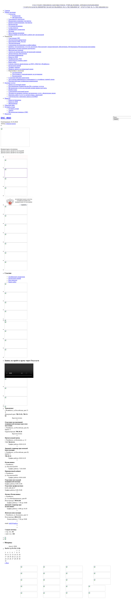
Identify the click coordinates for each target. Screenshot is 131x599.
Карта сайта (12, 282)
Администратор (10, 123)
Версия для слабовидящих (18, 157)
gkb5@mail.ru (13, 523)
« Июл (7, 563)
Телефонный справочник (16, 277)
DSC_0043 (6, 118)
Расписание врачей (14, 278)
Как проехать (12, 280)
